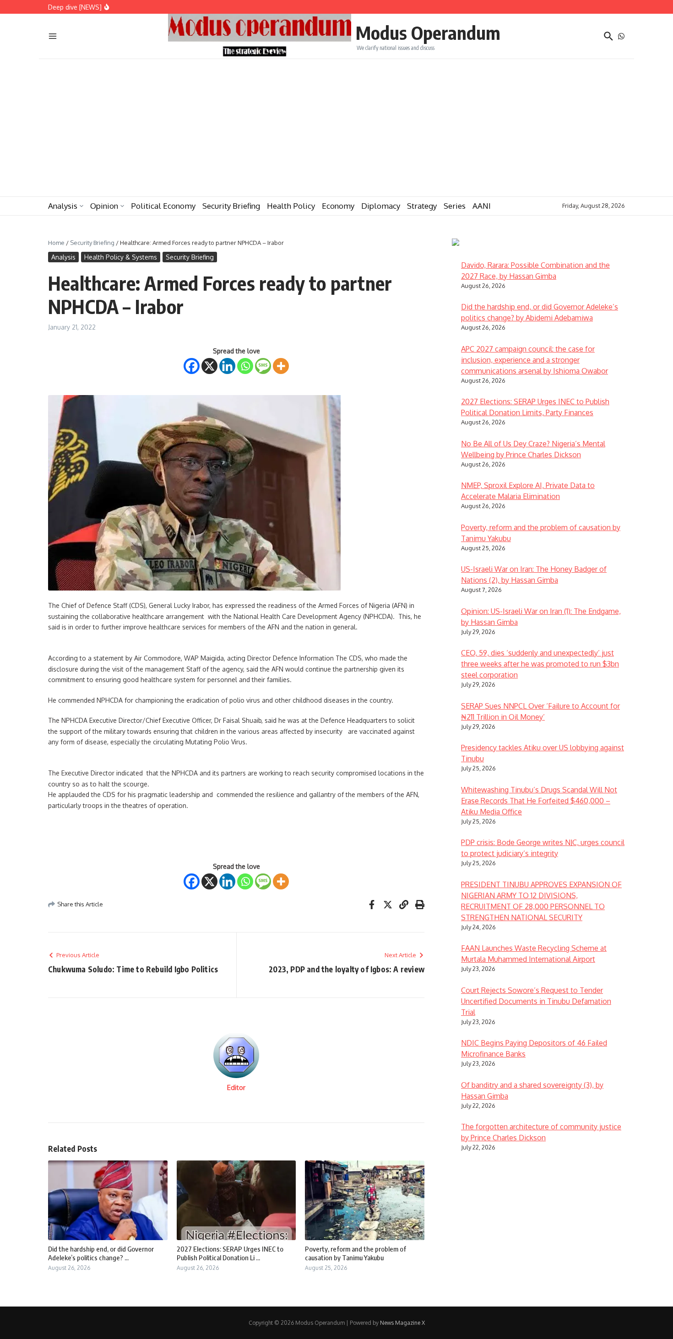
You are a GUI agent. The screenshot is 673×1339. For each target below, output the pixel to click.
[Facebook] (192, 366)
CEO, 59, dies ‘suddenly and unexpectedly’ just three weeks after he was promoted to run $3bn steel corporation (540, 663)
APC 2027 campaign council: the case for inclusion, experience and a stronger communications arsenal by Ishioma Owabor (534, 359)
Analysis (62, 206)
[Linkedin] (227, 366)
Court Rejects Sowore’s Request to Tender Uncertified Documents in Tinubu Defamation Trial (536, 1001)
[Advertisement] (336, 128)
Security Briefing (231, 206)
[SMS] (263, 366)
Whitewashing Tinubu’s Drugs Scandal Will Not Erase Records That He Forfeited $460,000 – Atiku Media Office (539, 800)
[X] (209, 366)
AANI (481, 206)
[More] (281, 366)
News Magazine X (402, 1322)
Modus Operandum (428, 32)
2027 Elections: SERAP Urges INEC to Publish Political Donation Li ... (230, 1253)
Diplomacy (380, 206)
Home (56, 242)
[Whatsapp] (245, 366)
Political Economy (163, 206)
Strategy (422, 206)
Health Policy (291, 206)
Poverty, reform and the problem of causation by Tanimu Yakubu (355, 1253)
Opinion (104, 206)
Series (455, 206)
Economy (338, 206)
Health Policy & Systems (120, 257)
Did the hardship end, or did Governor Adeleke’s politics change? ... (101, 1253)
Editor (236, 1087)
